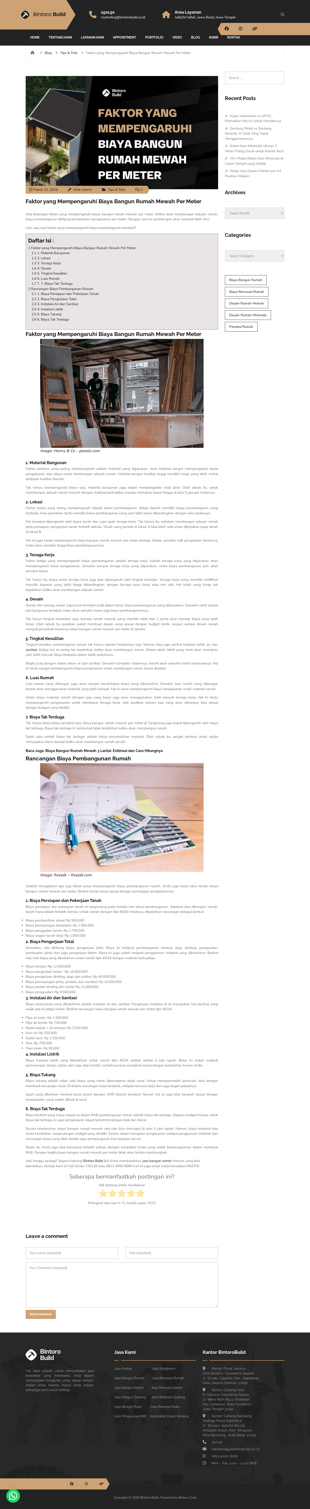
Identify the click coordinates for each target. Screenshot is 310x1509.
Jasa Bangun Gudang (130, 1397)
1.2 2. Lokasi (41, 258)
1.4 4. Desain (41, 268)
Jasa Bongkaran (163, 1368)
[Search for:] (255, 74)
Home (34, 37)
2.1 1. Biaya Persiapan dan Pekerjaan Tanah (65, 294)
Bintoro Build (93, 1161)
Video (177, 37)
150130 (108, 12)
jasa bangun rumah (156, 1161)
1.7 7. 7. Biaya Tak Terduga (52, 283)
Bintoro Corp (187, 1497)
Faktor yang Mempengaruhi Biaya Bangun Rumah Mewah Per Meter (113, 201)
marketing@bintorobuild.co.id (123, 17)
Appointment (124, 37)
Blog (195, 37)
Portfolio (154, 37)
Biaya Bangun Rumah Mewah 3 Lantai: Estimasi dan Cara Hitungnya (104, 751)
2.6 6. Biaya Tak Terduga (50, 319)
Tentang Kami (60, 37)
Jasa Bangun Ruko (127, 1407)
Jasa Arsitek (123, 1368)
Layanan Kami (92, 37)
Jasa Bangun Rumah (129, 1378)
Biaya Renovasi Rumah (246, 291)
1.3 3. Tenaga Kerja (46, 263)
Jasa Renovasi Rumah (168, 1378)
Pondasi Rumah (241, 326)
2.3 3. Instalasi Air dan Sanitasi (55, 304)
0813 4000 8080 (225, 1456)
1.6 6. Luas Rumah (46, 278)
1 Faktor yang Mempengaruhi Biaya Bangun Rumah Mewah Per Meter (82, 248)
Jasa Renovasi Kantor (167, 1387)
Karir (213, 37)
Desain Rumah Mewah (246, 303)
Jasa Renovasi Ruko (165, 1407)
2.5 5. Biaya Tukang (47, 314)
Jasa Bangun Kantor (129, 1387)
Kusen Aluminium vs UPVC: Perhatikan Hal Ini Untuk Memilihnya (253, 118)
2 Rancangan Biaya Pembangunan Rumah (60, 289)
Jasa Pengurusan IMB (130, 1416)
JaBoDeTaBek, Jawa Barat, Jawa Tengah (205, 17)
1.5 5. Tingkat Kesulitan (49, 273)
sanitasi (31, 649)
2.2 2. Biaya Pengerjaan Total (54, 299)
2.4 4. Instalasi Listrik (47, 309)
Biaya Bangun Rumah (245, 280)
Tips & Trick (69, 53)
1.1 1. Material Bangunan (51, 253)
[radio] (103, 1194)
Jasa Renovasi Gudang (168, 1397)
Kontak (233, 37)
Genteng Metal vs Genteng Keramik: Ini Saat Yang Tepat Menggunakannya (248, 133)
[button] (13, 1496)
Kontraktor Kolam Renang (169, 1416)
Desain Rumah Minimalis (248, 315)
